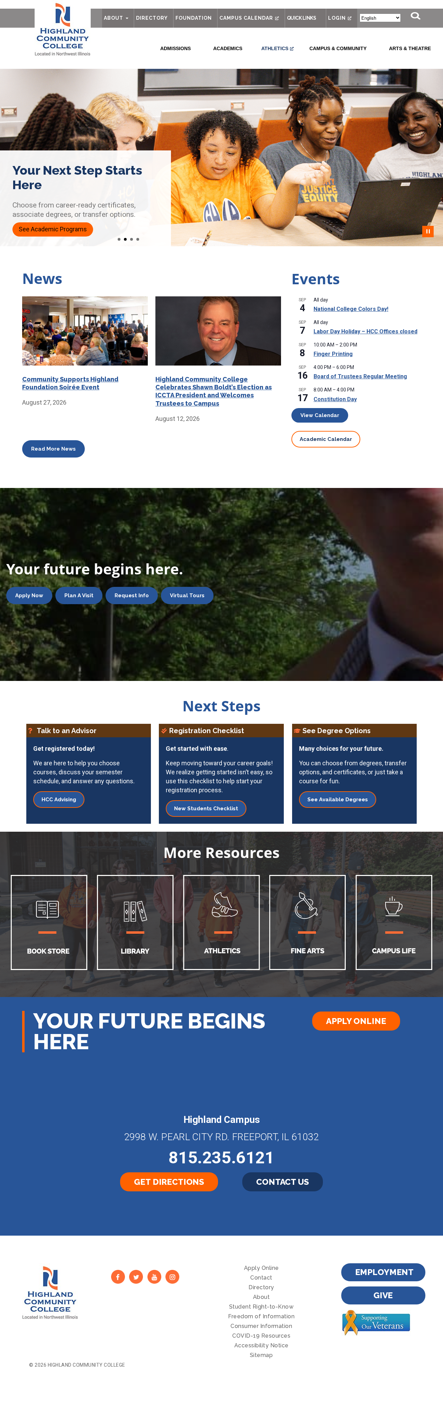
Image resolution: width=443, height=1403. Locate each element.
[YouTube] (154, 1276)
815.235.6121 (221, 1157)
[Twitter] (136, 1276)
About (113, 18)
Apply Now (29, 595)
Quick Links (301, 18)
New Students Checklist (206, 808)
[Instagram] (172, 1276)
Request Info (132, 595)
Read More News (53, 449)
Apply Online (356, 1021)
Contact (261, 1277)
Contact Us (282, 1182)
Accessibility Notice (261, 1345)
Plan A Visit (78, 595)
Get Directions (169, 1182)
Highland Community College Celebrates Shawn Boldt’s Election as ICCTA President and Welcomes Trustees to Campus (213, 391)
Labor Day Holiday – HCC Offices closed (365, 331)
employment (384, 1272)
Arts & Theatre (410, 48)
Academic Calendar (326, 439)
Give (383, 1295)
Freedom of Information (261, 1316)
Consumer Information (261, 1326)
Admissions (175, 48)
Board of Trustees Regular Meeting (360, 376)
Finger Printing (333, 354)
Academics (227, 48)
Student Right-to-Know (261, 1306)
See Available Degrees (337, 799)
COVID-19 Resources (261, 1335)
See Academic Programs (53, 229)
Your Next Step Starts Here (77, 177)
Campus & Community (338, 48)
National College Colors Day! (351, 309)
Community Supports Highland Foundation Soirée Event (70, 383)
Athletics (274, 48)
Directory (152, 18)
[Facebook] (118, 1276)
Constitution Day (335, 399)
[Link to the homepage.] (63, 28)
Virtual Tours (187, 595)
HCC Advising (59, 799)
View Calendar (319, 415)
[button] (119, 239)
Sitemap (261, 1355)
